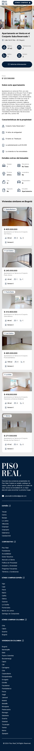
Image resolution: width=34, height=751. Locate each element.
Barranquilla (6, 650)
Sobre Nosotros (7, 557)
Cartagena (5, 668)
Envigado (5, 679)
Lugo (3, 587)
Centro (4, 515)
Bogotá (4, 635)
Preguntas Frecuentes (9, 569)
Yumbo (4, 727)
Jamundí (5, 697)
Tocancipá (5, 724)
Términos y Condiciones (10, 572)
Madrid (4, 700)
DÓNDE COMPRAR (21, 2)
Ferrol (4, 590)
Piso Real (5, 548)
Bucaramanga (6, 659)
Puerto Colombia (8, 656)
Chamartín (5, 530)
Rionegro (5, 712)
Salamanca (5, 533)
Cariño (4, 596)
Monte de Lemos (8, 611)
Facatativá (5, 685)
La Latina (5, 521)
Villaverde (5, 524)
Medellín (5, 703)
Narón (4, 593)
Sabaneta (5, 715)
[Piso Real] (5, 3)
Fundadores (6, 551)
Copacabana (6, 674)
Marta (4, 730)
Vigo (3, 584)
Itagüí (4, 694)
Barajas (4, 518)
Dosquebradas (7, 677)
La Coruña (5, 605)
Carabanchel (6, 536)
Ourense (5, 602)
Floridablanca (6, 688)
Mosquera (5, 706)
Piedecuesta (6, 709)
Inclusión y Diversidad (9, 566)
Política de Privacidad (9, 563)
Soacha (4, 632)
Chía (3, 626)
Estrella (4, 682)
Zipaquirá (5, 733)
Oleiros (4, 599)
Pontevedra (6, 608)
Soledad (5, 721)
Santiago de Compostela (10, 614)
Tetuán (4, 512)
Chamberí (5, 527)
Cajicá (4, 629)
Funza (4, 691)
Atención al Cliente (8, 560)
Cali (3, 665)
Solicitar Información (18, 64)
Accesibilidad (6, 554)
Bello (3, 653)
